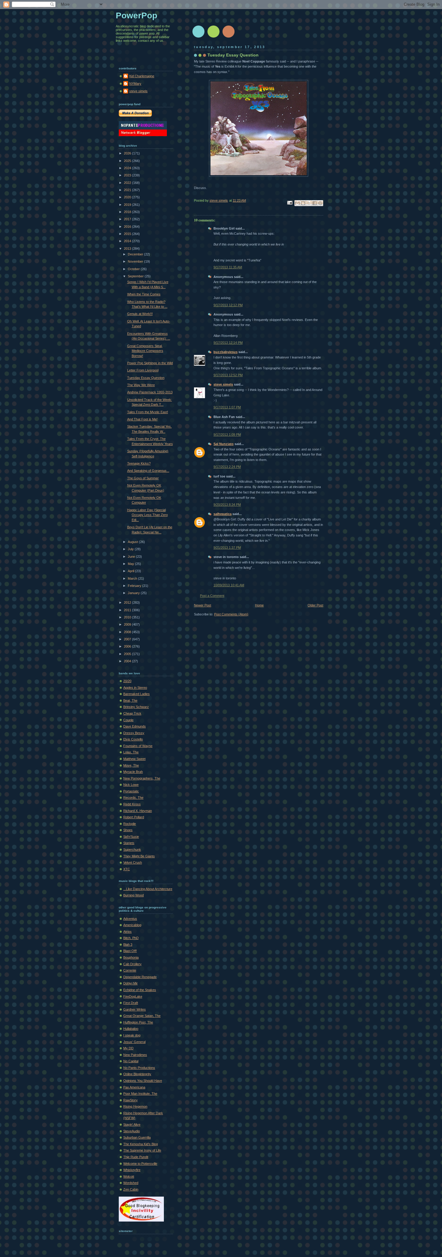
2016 (128, 226)
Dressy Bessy (133, 733)
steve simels (223, 384)
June (132, 556)
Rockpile (129, 823)
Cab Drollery (132, 964)
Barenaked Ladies (136, 694)
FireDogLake (132, 996)
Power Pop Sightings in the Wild (150, 363)
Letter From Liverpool (142, 370)
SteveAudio (131, 1131)
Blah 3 (127, 944)
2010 (128, 617)
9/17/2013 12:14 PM (228, 342)
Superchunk (132, 849)
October (134, 269)
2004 (128, 661)
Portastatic (131, 791)
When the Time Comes (144, 294)
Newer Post (202, 605)
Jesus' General (134, 1042)
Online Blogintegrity (137, 1074)
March (133, 578)
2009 (128, 624)
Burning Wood (133, 895)
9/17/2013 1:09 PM (227, 434)
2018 (128, 212)
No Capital (130, 1061)
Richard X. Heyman (137, 811)
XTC (126, 869)
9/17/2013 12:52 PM (228, 375)
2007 (128, 639)
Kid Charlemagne (141, 76)
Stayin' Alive (131, 1124)
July (131, 549)
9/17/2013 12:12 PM (228, 305)
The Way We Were (141, 385)
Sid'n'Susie (131, 836)
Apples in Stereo (135, 687)
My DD (128, 1048)
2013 (128, 248)
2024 (128, 168)
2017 (128, 219)
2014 (128, 241)
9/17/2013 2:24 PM (227, 466)
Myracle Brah (133, 771)
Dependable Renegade (140, 977)
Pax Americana (134, 1087)
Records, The (133, 797)
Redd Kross (132, 804)
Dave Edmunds (134, 726)
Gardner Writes (134, 1009)
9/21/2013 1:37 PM (227, 547)
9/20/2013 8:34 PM (227, 504)
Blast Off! (130, 951)
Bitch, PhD (131, 938)
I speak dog (131, 1035)
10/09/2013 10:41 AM (228, 585)
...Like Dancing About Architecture (147, 889)
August (133, 542)
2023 (128, 175)
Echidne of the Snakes (139, 990)
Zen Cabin (130, 1189)
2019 (128, 204)
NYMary (135, 83)
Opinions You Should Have (142, 1080)
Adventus (130, 918)
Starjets (128, 843)
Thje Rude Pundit (135, 1157)
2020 (128, 197)
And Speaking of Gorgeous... (148, 470)
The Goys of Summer (143, 478)
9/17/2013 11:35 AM (227, 267)
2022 (128, 183)
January (134, 593)
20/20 (127, 681)
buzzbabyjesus (225, 352)
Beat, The (130, 700)
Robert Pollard (133, 817)
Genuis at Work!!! (140, 314)
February (135, 585)
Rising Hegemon (135, 1106)
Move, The (131, 765)
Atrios (127, 931)
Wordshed (130, 1183)
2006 (128, 646)
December (136, 254)
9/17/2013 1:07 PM (227, 407)
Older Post (315, 605)
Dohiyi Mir (130, 983)
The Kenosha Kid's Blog (140, 1144)
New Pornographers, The (141, 778)
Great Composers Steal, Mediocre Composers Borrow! (145, 351)
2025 (128, 161)
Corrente (129, 970)
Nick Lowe (131, 784)
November (136, 261)
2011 (128, 610)
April (131, 571)
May (131, 564)
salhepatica (222, 514)
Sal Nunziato (223, 444)
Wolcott (128, 1176)
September (136, 276)
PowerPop (136, 15)
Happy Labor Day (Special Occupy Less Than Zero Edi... (147, 515)
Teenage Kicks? (139, 463)
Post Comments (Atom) (231, 614)
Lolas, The (131, 752)
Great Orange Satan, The (142, 1015)
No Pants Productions (139, 1067)
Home (259, 605)
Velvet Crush (132, 862)
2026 (128, 153)
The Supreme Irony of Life (142, 1150)
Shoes (128, 830)
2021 (128, 190)
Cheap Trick (132, 713)
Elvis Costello (133, 739)
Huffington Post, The (138, 1022)
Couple (128, 720)
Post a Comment (212, 595)
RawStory (130, 1100)
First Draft (130, 1003)
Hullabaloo (130, 1028)
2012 (128, 602)
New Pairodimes (135, 1055)
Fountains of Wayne (137, 746)
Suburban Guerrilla (137, 1137)
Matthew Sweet (134, 759)
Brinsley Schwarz (136, 707)
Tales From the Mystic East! (147, 412)
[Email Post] (289, 202)
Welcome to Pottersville (140, 1163)
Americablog (132, 925)
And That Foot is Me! (142, 419)
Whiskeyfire (131, 1170)
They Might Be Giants (139, 856)
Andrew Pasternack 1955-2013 (150, 392)
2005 (128, 654)
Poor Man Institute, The (140, 1093)
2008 (128, 632)
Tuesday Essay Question (145, 378)
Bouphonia (131, 957)
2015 (128, 234)
